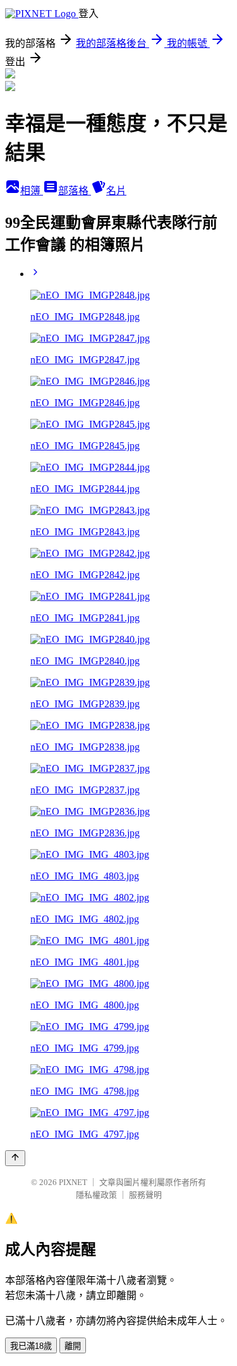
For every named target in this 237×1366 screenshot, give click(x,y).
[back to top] (15, 1158)
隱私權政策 (96, 1195)
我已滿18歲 (31, 1346)
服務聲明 (145, 1195)
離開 (72, 1346)
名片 (116, 190)
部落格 (74, 190)
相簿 (31, 190)
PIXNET (73, 1182)
